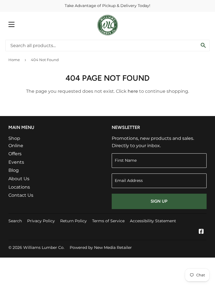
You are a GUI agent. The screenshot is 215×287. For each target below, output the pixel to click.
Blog (13, 170)
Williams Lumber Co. (43, 247)
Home (14, 59)
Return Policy (73, 221)
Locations (19, 187)
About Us (18, 178)
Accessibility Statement (153, 221)
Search (15, 221)
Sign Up (159, 201)
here (133, 91)
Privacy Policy (41, 221)
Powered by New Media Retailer (101, 247)
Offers (15, 153)
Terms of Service (108, 221)
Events (16, 162)
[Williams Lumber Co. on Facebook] (201, 232)
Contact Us (20, 195)
